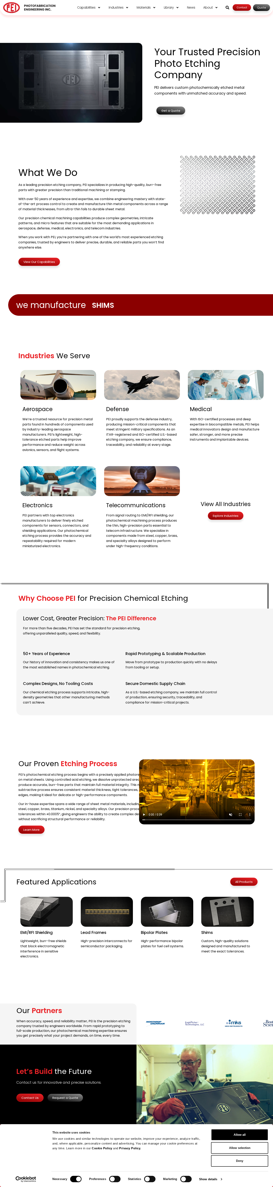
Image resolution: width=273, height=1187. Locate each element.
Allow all (240, 1134)
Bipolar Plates (154, 932)
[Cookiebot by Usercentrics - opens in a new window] (25, 1179)
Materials (144, 7)
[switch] (115, 1179)
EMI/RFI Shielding (36, 932)
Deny (239, 1160)
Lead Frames (93, 932)
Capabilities (86, 7)
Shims (207, 932)
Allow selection (239, 1148)
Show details (208, 1179)
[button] (227, 7)
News (191, 7)
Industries (116, 7)
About (208, 7)
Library (169, 7)
